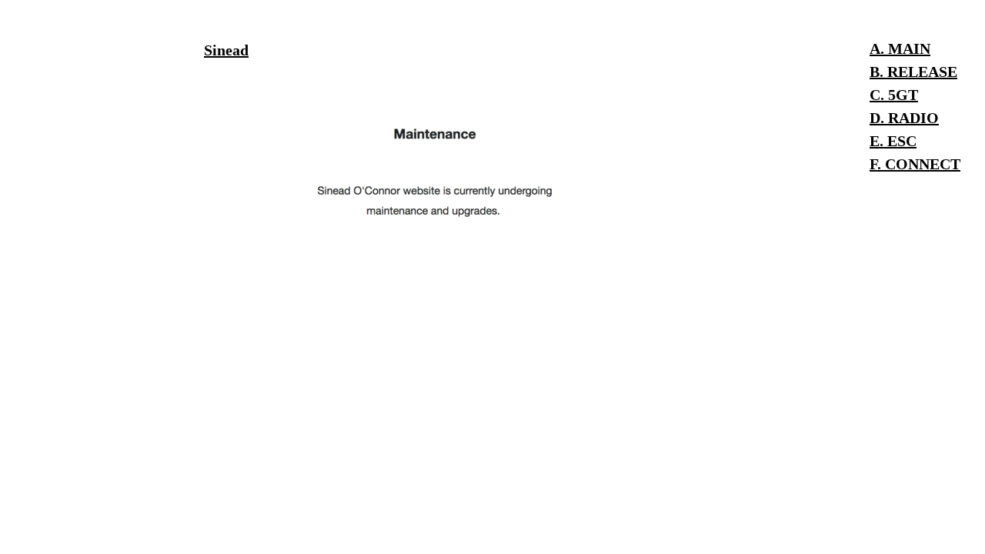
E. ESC (893, 140)
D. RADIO (904, 117)
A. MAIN (900, 48)
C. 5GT (894, 94)
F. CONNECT (915, 163)
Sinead (226, 50)
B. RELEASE (913, 71)
